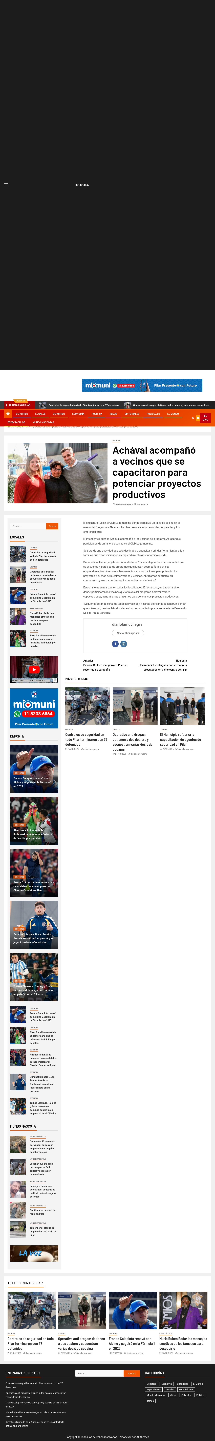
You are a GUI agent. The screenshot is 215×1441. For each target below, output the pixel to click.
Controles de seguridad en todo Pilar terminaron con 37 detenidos (84, 405)
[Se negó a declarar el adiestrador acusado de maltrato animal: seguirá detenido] (18, 1189)
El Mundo (173, 414)
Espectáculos (16, 422)
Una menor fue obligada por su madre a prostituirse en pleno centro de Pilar (163, 665)
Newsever (125, 1437)
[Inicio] (8, 414)
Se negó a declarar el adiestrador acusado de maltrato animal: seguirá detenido (43, 1191)
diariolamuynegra (124, 504)
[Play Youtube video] (34, 669)
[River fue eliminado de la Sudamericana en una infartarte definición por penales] (18, 638)
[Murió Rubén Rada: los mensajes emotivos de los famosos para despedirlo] (18, 616)
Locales (40, 414)
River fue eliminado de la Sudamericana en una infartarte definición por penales (43, 641)
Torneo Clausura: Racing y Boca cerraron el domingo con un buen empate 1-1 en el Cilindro (33, 990)
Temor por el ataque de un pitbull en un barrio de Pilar (43, 1231)
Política (97, 414)
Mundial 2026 (186, 1389)
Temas (113, 414)
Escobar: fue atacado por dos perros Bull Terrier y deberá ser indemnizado (41, 1169)
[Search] (193, 418)
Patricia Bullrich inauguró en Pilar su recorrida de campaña (105, 665)
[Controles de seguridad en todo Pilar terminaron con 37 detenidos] (87, 706)
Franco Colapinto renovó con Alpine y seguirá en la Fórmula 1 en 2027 (43, 597)
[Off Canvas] (6, 184)
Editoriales (132, 414)
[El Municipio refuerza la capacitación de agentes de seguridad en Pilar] (182, 706)
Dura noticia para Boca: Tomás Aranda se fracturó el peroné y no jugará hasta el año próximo (33, 938)
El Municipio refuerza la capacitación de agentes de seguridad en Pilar (180, 739)
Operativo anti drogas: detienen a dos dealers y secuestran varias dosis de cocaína (43, 577)
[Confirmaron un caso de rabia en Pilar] (18, 1210)
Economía (78, 414)
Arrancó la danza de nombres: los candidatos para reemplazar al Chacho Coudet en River (33, 886)
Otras (173, 1395)
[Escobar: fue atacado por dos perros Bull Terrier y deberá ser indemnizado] (18, 1167)
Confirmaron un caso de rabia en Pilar (42, 1212)
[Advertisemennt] (142, 385)
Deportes (22, 414)
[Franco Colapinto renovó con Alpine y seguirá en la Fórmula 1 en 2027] (18, 595)
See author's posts (128, 633)
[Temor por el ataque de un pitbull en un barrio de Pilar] (18, 1229)
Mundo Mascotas (43, 422)
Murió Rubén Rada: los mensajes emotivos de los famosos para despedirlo (42, 618)
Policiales (153, 414)
